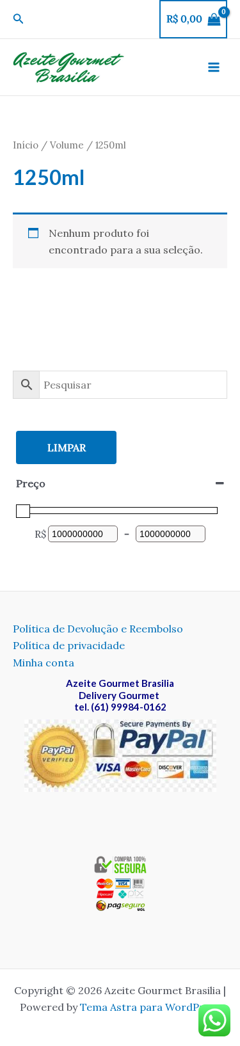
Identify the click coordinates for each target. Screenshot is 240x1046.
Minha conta (43, 662)
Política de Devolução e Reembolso (98, 628)
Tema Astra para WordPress (150, 1007)
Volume (67, 145)
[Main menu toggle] (213, 67)
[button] (18, 19)
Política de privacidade (69, 645)
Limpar (66, 447)
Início (25, 145)
